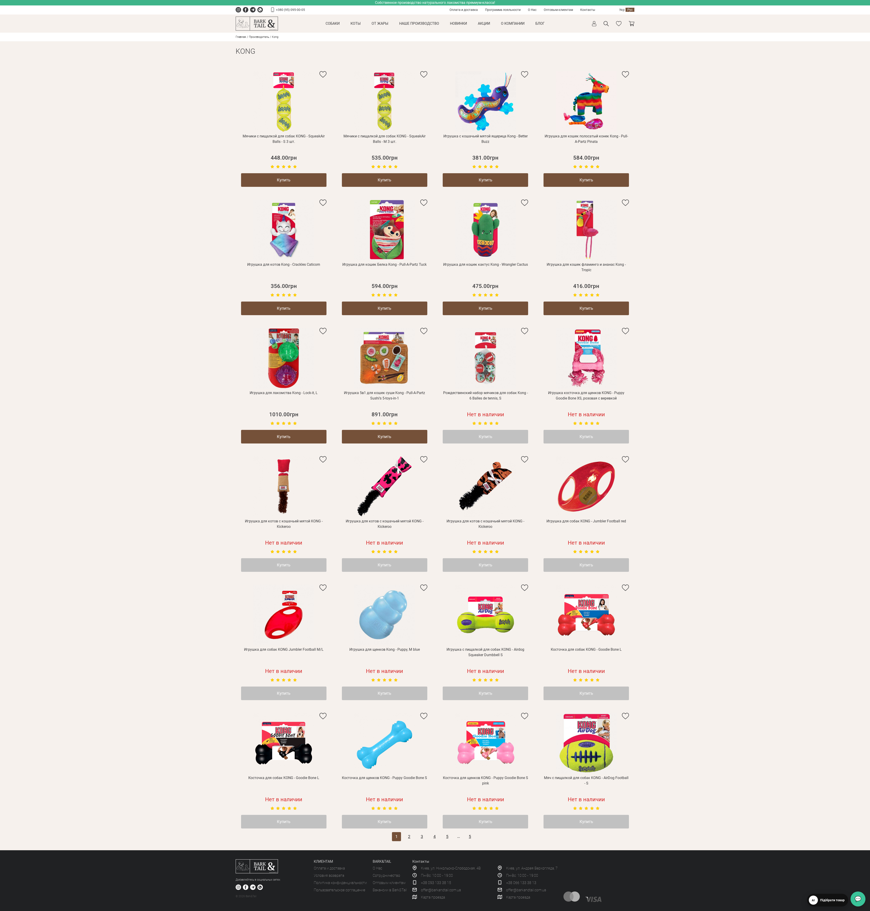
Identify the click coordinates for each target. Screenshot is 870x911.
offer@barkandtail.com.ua (441, 890)
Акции (484, 23)
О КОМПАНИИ (512, 23)
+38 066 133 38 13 (521, 883)
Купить (283, 180)
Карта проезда (433, 897)
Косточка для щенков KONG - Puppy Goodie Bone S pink (485, 780)
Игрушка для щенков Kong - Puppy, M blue (384, 649)
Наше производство (419, 23)
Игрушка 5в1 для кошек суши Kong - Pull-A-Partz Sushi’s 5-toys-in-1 (384, 395)
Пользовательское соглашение (339, 890)
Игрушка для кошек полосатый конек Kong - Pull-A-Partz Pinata (586, 139)
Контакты (587, 10)
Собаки (333, 23)
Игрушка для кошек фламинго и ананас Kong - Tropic (586, 267)
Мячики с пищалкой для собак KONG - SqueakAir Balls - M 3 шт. (384, 139)
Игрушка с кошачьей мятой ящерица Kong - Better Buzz (485, 139)
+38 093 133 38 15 (436, 883)
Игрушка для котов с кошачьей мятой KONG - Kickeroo (284, 524)
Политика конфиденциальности (340, 883)
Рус (630, 10)
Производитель (259, 37)
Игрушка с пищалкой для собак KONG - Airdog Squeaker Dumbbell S (485, 652)
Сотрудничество (386, 875)
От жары (380, 23)
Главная (241, 37)
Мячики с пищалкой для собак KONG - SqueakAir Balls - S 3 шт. (284, 139)
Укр (622, 10)
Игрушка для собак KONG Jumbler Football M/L (284, 649)
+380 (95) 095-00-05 (290, 10)
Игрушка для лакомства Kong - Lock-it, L (284, 393)
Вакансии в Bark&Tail (390, 890)
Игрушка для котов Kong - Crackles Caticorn (283, 264)
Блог (540, 23)
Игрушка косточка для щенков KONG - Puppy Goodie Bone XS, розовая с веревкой (586, 395)
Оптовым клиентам (558, 10)
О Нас (532, 10)
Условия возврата (329, 875)
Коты (355, 23)
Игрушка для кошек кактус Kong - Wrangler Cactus (485, 264)
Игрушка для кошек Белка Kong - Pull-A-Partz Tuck (384, 264)
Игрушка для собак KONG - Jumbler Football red (586, 521)
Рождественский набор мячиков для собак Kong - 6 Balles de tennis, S (485, 395)
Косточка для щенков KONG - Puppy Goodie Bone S (384, 778)
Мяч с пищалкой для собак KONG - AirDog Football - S (586, 780)
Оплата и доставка (464, 10)
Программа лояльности (503, 10)
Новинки (458, 23)
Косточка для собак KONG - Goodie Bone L (586, 649)
